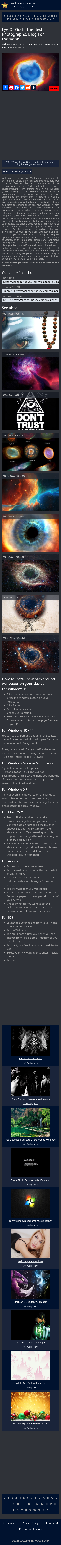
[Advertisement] (30, 126)
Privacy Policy (30, 1523)
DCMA (54, 88)
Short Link (8, 278)
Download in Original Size (17, 171)
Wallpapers (7, 44)
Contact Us (52, 1523)
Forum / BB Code (12, 296)
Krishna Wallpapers (30, 1529)
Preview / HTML (11, 287)
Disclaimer (8, 1523)
